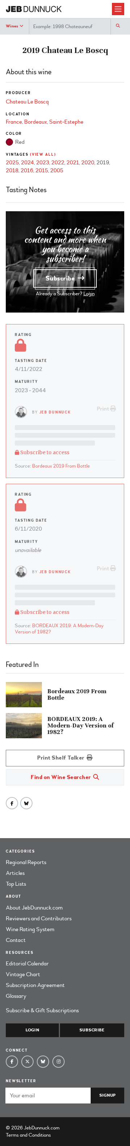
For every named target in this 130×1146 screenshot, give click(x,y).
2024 (27, 162)
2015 (41, 170)
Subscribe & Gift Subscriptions (42, 1010)
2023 (42, 162)
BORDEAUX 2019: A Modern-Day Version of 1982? (59, 629)
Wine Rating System (30, 929)
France (14, 121)
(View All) (43, 154)
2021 (72, 162)
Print (103, 408)
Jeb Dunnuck (55, 412)
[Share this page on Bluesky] (26, 803)
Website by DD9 (79, 1128)
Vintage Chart (23, 974)
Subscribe (61, 278)
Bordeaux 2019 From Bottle (61, 466)
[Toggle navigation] (118, 9)
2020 (87, 162)
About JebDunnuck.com (34, 907)
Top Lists (16, 884)
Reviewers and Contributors (39, 918)
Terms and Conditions (28, 1135)
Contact (16, 940)
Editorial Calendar (27, 963)
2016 (27, 170)
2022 (57, 162)
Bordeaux (35, 121)
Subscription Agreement (35, 985)
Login (89, 294)
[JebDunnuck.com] (59, 9)
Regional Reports (26, 862)
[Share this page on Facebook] (12, 803)
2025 (12, 162)
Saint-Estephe (66, 121)
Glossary (16, 996)
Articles (15, 873)
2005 (56, 170)
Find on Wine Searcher (61, 777)
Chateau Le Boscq (27, 101)
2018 (12, 170)
